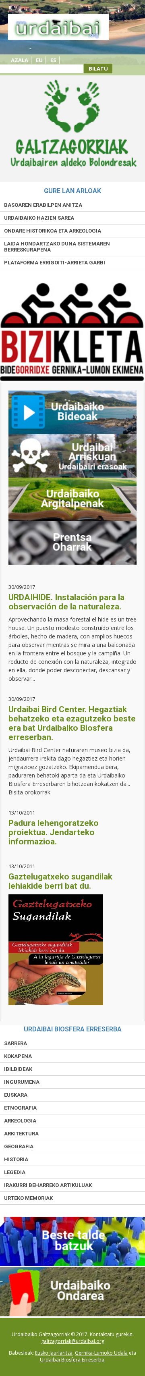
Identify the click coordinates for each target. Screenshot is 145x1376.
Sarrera (15, 1043)
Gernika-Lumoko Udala (101, 1352)
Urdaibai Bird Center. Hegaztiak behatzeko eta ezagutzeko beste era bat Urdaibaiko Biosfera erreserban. (72, 723)
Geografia (18, 1146)
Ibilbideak (18, 1069)
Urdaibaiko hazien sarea (39, 218)
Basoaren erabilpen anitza (43, 205)
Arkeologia (20, 1121)
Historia (16, 1159)
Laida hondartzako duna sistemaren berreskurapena (57, 247)
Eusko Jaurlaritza (53, 1352)
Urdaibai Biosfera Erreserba (72, 1359)
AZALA (19, 60)
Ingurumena (21, 1082)
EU (39, 60)
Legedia (14, 1172)
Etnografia (20, 1108)
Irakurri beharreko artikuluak (48, 1185)
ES (53, 60)
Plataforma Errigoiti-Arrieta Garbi (54, 263)
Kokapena (18, 1056)
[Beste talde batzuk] (72, 1264)
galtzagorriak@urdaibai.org (72, 1341)
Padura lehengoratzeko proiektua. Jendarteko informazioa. (53, 832)
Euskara (15, 1095)
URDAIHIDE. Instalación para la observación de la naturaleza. (66, 601)
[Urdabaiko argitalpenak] (72, 499)
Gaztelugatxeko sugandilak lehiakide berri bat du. (60, 881)
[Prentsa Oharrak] (72, 543)
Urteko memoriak (28, 1198)
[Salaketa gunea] (72, 1315)
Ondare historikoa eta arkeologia (52, 231)
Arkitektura (21, 1134)
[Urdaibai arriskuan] (72, 456)
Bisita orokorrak (29, 792)
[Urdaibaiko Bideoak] (72, 412)
